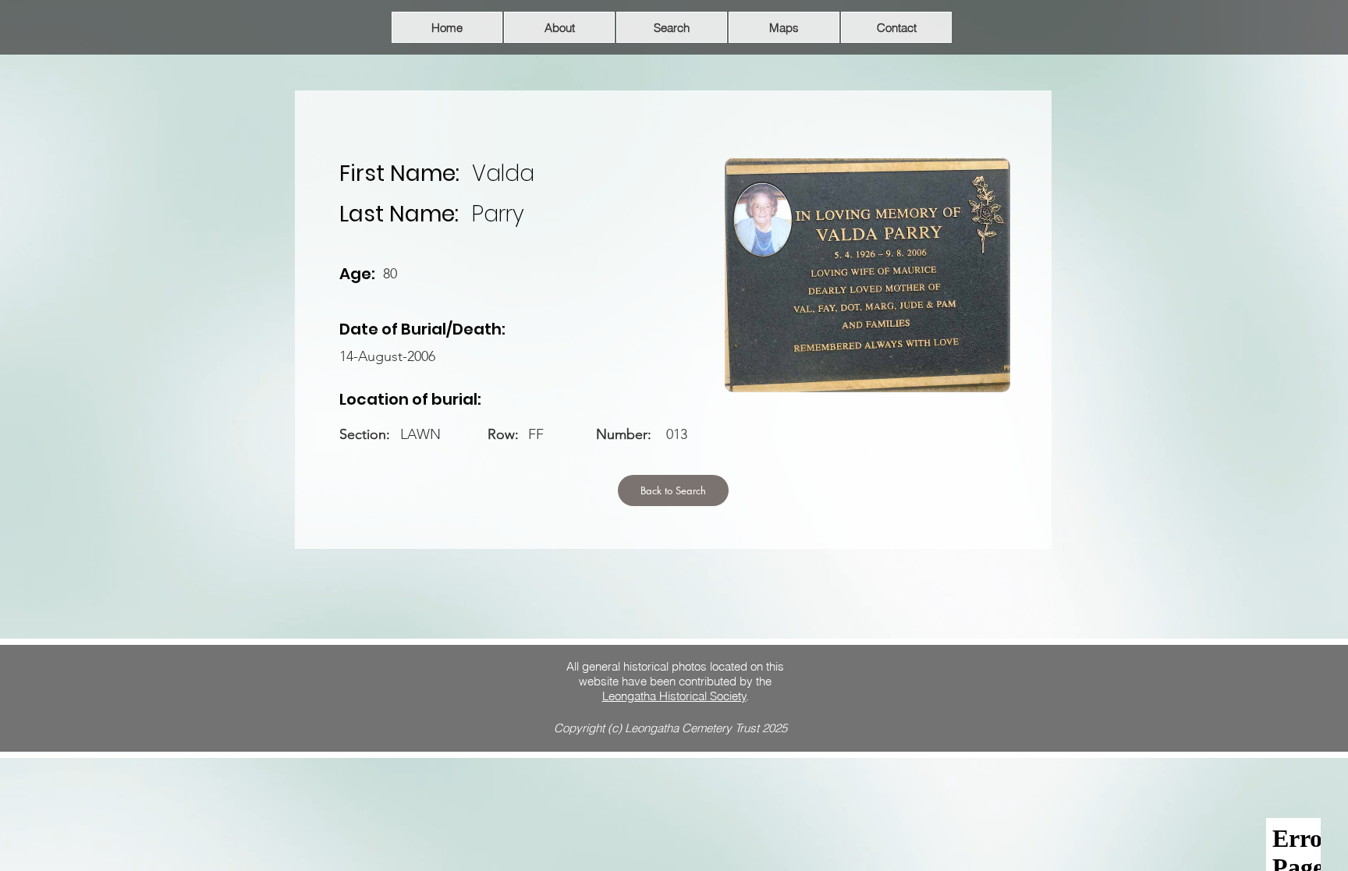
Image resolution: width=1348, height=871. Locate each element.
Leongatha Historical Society (674, 696)
